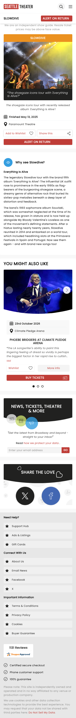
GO (65, 450)
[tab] (33, 386)
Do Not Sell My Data (42, 712)
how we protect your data (41, 443)
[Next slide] (66, 290)
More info (53, 368)
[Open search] (61, 6)
